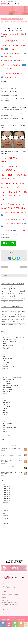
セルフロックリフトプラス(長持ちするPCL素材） (17, 22)
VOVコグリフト (5, 286)
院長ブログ (5, 335)
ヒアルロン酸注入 (6, 362)
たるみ (19, 286)
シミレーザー (21, 298)
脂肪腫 (4, 356)
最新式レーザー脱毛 (6, 391)
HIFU (6, 21)
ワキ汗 (4, 398)
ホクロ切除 (21, 311)
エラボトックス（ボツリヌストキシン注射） (11, 385)
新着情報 (4, 439)
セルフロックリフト (7, 22)
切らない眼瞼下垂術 (6, 402)
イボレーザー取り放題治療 (18, 291)
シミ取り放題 (4, 301)
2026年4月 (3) (7, 494)
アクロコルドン (5, 288)
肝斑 (10, 321)
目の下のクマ (4, 316)
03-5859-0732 (5, 600)
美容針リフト (4, 321)
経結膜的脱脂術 (19, 319)
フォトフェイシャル (13, 311)
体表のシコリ (5, 368)
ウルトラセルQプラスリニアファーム (19, 21)
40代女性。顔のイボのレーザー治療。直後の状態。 (11, 448)
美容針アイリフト (6, 354)
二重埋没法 (5, 408)
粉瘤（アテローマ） (6, 404)
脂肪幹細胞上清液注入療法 (7, 324)
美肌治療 (4, 343)
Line (14, 258)
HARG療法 (8, 283)
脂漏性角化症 (15, 321)
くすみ (11, 286)
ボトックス (5, 370)
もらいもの (5, 372)
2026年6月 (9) (7, 490)
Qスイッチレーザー (20, 283)
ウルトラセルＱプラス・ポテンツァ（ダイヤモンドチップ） (12, 18)
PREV (4, 266)
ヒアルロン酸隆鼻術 (6, 406)
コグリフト (14, 298)
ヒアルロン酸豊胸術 (6, 381)
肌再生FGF (5, 421)
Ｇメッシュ (4, 326)
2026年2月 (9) (7, 498)
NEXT (23, 266)
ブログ (4, 425)
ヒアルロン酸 (4, 311)
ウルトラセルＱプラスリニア (8, 296)
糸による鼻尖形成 (21, 316)
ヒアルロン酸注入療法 (7, 383)
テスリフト (4, 23)
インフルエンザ (6, 375)
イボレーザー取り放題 (6, 291)
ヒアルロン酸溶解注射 (7, 387)
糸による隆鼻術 (12, 316)
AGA (3, 283)
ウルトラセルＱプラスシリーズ (19, 293)
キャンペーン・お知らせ (7, 389)
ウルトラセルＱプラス (10, 21)
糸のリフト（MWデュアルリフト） (9, 379)
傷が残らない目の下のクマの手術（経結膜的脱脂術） (12, 377)
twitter (18, 258)
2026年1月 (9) (7, 500)
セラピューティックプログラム (15, 301)
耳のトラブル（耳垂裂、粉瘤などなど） (10, 339)
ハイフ (22, 309)
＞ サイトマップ (5, 609)
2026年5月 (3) (7, 492)
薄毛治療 (16, 324)
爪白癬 (4, 410)
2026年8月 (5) (7, 486)
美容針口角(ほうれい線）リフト (8, 345)
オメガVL (18, 296)
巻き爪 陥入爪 (6, 416)
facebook (9, 258)
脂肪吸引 (4, 349)
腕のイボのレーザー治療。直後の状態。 (9, 466)
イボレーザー (13, 288)
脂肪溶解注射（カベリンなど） (8, 366)
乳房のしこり (5, 412)
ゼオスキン (4, 309)
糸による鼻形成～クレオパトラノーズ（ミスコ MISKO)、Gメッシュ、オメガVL (14, 348)
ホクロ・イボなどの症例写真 (8, 423)
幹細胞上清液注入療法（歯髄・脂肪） (9, 427)
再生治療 (19, 314)
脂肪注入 (4, 429)
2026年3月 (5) (7, 496)
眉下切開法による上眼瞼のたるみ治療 (9, 341)
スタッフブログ (6, 435)
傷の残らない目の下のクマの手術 (9, 314)
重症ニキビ (22, 324)
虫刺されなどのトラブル (7, 358)
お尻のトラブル (6, 414)
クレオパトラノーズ (6, 298)
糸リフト (7, 23)
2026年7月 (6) (7, 488)
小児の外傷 (5, 393)
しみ (16, 286)
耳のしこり (5, 364)
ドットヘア (17, 309)
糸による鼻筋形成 (5, 319)
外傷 (4, 360)
